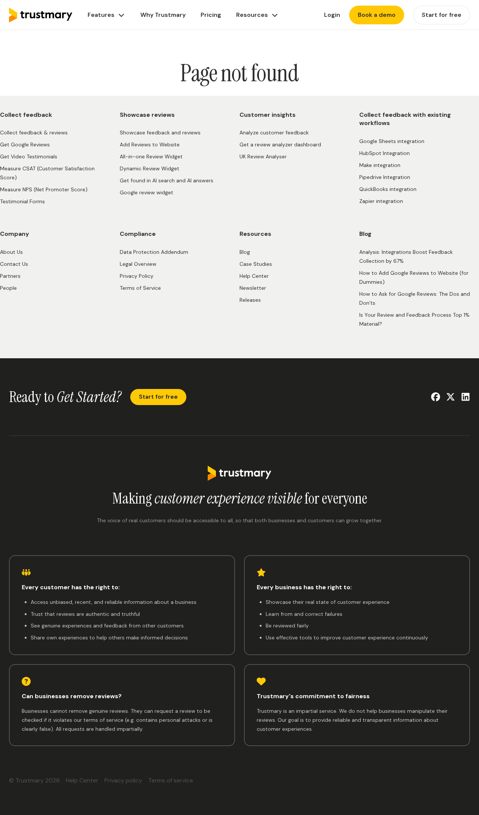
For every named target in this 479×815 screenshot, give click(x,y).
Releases (250, 299)
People (8, 288)
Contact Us (14, 264)
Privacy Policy (136, 276)
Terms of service (170, 780)
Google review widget (146, 192)
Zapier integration (381, 201)
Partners (10, 276)
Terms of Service (140, 288)
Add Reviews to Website (150, 144)
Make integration (379, 165)
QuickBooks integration (388, 189)
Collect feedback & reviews (34, 132)
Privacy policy (123, 780)
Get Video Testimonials (28, 156)
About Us (11, 252)
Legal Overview (138, 264)
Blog (245, 252)
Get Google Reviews (25, 144)
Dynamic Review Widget (149, 168)
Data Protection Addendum (154, 252)
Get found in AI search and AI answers (166, 180)
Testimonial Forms (22, 201)
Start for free (158, 397)
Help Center (254, 276)
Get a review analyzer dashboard (280, 144)
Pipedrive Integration (384, 177)
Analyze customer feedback (274, 132)
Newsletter (253, 288)
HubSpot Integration (384, 153)
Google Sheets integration (391, 141)
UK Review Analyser (263, 156)
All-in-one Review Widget (151, 156)
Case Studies (256, 264)
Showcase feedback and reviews (160, 132)
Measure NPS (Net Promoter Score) (44, 189)
